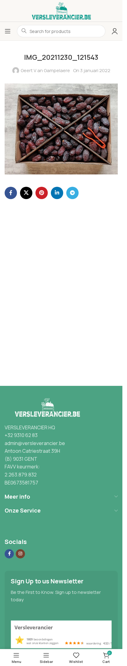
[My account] (115, 31)
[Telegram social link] (72, 193)
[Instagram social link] (20, 553)
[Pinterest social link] (41, 193)
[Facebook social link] (11, 193)
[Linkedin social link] (57, 193)
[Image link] (46, 407)
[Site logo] (61, 10)
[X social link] (26, 193)
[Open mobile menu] (8, 31)
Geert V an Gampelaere (45, 70)
